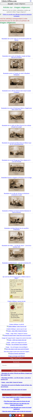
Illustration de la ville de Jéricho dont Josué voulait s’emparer (16, 91)
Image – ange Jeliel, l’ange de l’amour (16, 333)
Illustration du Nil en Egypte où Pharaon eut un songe (16, 177)
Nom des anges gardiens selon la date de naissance (16, 411)
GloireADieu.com (9, 1)
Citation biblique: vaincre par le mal (16, 329)
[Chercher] (30, 365)
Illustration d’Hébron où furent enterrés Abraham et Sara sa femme (16, 211)
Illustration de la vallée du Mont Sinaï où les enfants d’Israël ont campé (16, 126)
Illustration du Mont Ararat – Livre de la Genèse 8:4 (16, 263)
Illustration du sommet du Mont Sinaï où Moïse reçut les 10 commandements (16, 143)
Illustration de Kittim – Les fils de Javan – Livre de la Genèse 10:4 (16, 246)
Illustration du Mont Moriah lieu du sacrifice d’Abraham (16, 229)
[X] (13, 415)
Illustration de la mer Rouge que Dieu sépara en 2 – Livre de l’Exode (16, 161)
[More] (22, 415)
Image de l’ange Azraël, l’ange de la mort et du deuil (16, 338)
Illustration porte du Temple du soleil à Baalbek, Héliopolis (16, 74)
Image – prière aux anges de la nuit (17, 342)
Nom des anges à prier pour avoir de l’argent (16, 351)
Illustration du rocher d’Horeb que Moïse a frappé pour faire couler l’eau (16, 109)
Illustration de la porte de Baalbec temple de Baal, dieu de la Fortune (16, 56)
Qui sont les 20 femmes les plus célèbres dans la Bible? (16, 277)
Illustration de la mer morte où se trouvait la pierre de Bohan (16, 39)
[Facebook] (10, 415)
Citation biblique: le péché (16, 324)
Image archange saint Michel (16, 356)
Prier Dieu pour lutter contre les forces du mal (17, 401)
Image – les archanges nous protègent (16, 347)
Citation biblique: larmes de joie (16, 301)
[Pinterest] (16, 415)
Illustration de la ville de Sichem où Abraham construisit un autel (16, 194)
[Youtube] (19, 415)
